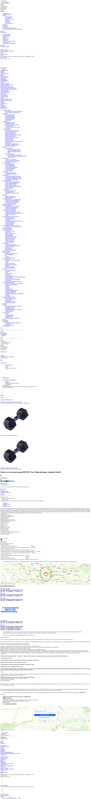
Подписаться (3, 737)
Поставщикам (6, 36)
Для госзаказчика (9, 23)
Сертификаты (6, 13)
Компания (2, 743)
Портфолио (5, 39)
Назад (7, 366)
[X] (6, 481)
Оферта (2, 796)
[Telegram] (13, 481)
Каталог (2, 741)
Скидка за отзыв (8, 16)
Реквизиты (7, 22)
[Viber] (8, 481)
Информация (3, 754)
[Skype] (11, 481)
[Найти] (3, 331)
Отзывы (5, 15)
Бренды (4, 37)
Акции (1, 742)
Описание (5, 502)
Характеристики (6, 504)
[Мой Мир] (4, 481)
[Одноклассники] (3, 481)
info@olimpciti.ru (3, 54)
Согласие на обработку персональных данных (12, 29)
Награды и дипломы (7, 14)
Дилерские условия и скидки (9, 41)
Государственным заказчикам (9, 27)
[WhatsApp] (10, 481)
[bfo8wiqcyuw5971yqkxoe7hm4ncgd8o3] (8, 467)
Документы (7, 21)
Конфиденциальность (5, 795)
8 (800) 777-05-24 (4, 49)
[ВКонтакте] (1, 481)
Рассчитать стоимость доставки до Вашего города (11, 589)
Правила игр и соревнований (9, 43)
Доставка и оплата (7, 34)
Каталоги (7, 20)
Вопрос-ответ (6, 38)
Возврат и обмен (6, 35)
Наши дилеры (6, 42)
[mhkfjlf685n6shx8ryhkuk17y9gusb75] (15, 466)
